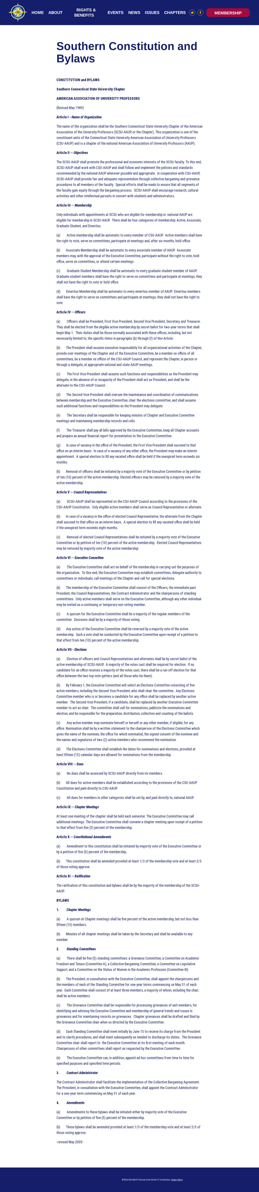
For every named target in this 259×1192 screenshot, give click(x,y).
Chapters (175, 12)
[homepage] (18, 12)
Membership (228, 13)
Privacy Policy (177, 1180)
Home (38, 12)
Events (115, 12)
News (134, 12)
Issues (152, 12)
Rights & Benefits (85, 12)
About (55, 12)
